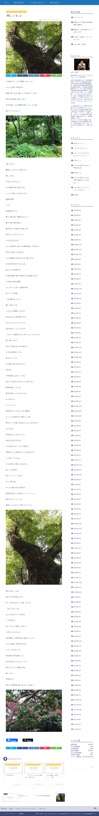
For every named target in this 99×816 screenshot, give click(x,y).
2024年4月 (77, 328)
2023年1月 (77, 401)
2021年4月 (77, 504)
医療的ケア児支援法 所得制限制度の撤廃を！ (83, 24)
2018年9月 (77, 656)
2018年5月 (77, 675)
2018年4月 (77, 680)
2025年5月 (77, 269)
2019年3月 (77, 626)
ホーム (6, 2)
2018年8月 (77, 661)
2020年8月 (77, 543)
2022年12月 (77, 406)
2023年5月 (77, 382)
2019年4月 (77, 621)
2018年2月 (77, 690)
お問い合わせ (54, 2)
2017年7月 (77, 724)
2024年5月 (77, 323)
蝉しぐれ (21, 99)
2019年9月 (77, 597)
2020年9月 (77, 538)
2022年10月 (77, 416)
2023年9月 (77, 362)
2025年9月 (77, 259)
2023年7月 (77, 372)
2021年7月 (77, 489)
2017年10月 (77, 710)
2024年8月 (77, 308)
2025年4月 (77, 274)
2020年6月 (77, 553)
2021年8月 (77, 484)
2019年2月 (77, 631)
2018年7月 (77, 665)
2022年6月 (77, 435)
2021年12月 (77, 465)
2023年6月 (77, 377)
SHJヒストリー (78, 143)
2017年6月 (77, 729)
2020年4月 (77, 563)
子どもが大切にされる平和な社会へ (81, 167)
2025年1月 (77, 284)
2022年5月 (77, 440)
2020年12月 (77, 523)
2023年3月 (77, 391)
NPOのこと (77, 173)
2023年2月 (77, 396)
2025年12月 (77, 244)
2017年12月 (77, 700)
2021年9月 (77, 479)
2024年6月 (77, 318)
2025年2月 (77, 279)
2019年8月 (77, 602)
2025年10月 (77, 254)
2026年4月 (77, 225)
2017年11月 (77, 705)
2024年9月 (77, 303)
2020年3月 (77, 568)
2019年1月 (77, 636)
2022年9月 (77, 421)
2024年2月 (77, 337)
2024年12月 (77, 289)
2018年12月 (77, 641)
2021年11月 (77, 470)
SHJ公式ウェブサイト (37, 2)
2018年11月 (77, 646)
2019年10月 (77, 592)
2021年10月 (77, 475)
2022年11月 (77, 411)
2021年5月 (77, 499)
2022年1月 (77, 460)
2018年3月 (77, 685)
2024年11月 (77, 293)
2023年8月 (77, 367)
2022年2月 (77, 455)
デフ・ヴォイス (78, 17)
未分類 (75, 195)
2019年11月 (77, 587)
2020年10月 (77, 533)
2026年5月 (77, 220)
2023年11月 (77, 352)
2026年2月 (77, 235)
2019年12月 (77, 582)
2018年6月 (77, 670)
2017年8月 (77, 719)
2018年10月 (77, 651)
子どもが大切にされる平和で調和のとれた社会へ (81, 180)
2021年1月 (77, 519)
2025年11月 (77, 249)
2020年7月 (77, 548)
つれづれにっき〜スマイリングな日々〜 (16, 11)
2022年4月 (77, 445)
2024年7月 (77, 313)
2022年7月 (77, 431)
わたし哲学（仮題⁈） (80, 44)
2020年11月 (77, 528)
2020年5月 (77, 558)
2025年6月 (77, 264)
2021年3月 (77, 509)
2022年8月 (77, 426)
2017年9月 (77, 714)
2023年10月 (77, 357)
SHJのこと (77, 160)
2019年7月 (77, 607)
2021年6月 (77, 494)
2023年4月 (77, 386)
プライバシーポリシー (10, 813)
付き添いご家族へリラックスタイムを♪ (82, 38)
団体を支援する (19, 2)
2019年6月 (77, 612)
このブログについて (80, 148)
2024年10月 (77, 298)
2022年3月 (77, 450)
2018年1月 (77, 695)
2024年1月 (77, 342)
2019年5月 (77, 616)
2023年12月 (77, 347)
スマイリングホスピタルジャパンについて (81, 154)
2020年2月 (77, 572)
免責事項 (21, 813)
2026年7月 (77, 210)
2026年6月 (77, 215)
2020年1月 (77, 577)
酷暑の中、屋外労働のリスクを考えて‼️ (82, 31)
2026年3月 (77, 230)
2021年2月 (77, 514)
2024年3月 (77, 333)
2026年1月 (77, 240)
